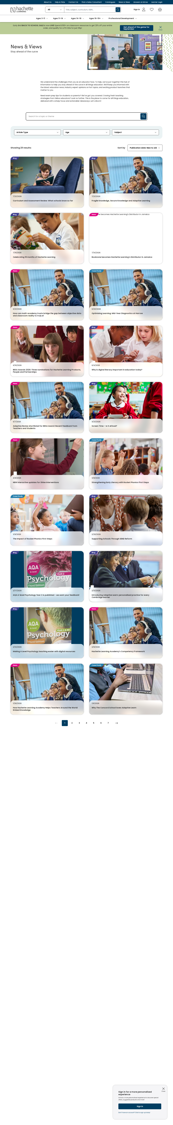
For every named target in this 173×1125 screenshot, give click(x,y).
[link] (139, 9)
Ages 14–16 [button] (76, 18)
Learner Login (156, 2)
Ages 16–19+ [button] (95, 18)
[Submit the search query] (143, 116)
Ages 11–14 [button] (58, 18)
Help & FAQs (60, 2)
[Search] (118, 9)
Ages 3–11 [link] (40, 18)
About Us (47, 2)
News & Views (124, 2)
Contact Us (73, 2)
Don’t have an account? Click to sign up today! (134, 1112)
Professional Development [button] (121, 18)
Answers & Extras (140, 2)
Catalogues (110, 2)
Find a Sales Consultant (92, 2)
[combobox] (54, 10)
